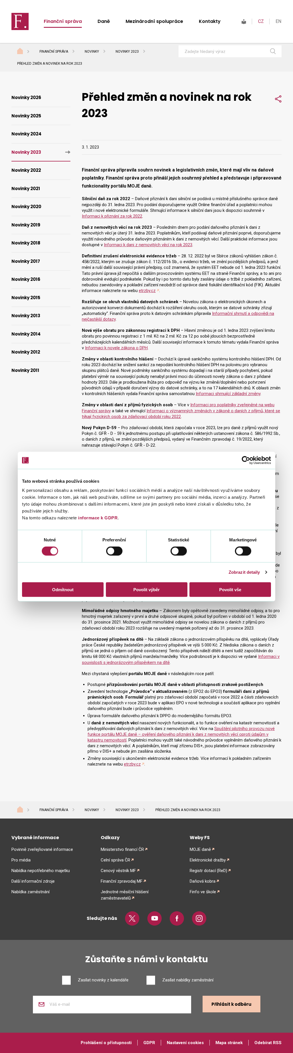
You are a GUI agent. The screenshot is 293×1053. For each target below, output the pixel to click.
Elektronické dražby (208, 860)
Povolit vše (230, 589)
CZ (261, 21)
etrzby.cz (147, 290)
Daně (104, 21)
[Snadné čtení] (243, 21)
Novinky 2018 (25, 243)
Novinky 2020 (26, 207)
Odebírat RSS (268, 1042)
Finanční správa (63, 21)
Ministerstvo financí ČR (122, 849)
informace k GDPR (97, 517)
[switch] (114, 551)
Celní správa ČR (115, 860)
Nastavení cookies (185, 1042)
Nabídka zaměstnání (30, 891)
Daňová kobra (202, 881)
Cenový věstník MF (118, 870)
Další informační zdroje (33, 881)
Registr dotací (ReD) (208, 870)
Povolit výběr (146, 589)
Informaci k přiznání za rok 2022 (112, 216)
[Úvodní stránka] (25, 52)
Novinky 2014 (26, 334)
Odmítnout (63, 589)
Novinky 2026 (26, 97)
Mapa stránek (229, 1042)
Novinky (92, 52)
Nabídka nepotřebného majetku (40, 870)
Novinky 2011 (25, 370)
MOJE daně (200, 849)
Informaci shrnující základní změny (228, 393)
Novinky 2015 (25, 298)
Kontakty (210, 21)
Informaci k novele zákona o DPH (116, 347)
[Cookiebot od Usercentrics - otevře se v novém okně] (246, 460)
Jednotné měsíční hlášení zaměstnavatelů (125, 895)
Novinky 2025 (26, 116)
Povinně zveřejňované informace (42, 849)
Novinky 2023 (127, 52)
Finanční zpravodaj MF (121, 881)
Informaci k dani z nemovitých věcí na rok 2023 (148, 244)
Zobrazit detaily (244, 572)
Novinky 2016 (25, 279)
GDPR (149, 1042)
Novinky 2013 (25, 316)
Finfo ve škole (203, 891)
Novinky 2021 (25, 189)
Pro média (21, 860)
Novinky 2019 (25, 225)
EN (278, 21)
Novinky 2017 (25, 261)
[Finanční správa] (20, 21)
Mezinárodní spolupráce (154, 21)
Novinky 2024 (26, 134)
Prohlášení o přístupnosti (106, 1042)
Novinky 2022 (26, 170)
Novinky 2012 (25, 352)
